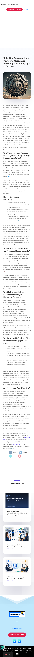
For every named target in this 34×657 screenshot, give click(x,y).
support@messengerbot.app (9, 4)
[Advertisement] (17, 30)
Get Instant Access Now (14, 9)
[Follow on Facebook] (19, 641)
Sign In (25, 9)
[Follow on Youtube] (14, 641)
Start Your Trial (17, 635)
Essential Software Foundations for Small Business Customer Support (17, 513)
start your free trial (17, 444)
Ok (17, 654)
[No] (32, 652)
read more (11, 517)
